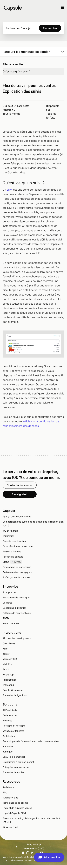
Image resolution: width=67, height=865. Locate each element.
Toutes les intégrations (15, 695)
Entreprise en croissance (16, 767)
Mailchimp (8, 664)
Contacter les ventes (20, 485)
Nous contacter (11, 623)
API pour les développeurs (17, 638)
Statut (12, 561)
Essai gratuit (19, 494)
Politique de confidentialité (17, 613)
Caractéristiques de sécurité (18, 546)
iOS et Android (10, 530)
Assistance (8, 787)
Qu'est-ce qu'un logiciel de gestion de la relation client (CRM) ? (31, 820)
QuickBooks (9, 643)
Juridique (8, 751)
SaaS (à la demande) (14, 756)
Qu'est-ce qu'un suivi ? (16, 71)
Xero (5, 648)
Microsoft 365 (10, 659)
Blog (5, 792)
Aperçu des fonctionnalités (17, 516)
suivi (9, 189)
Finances (7, 720)
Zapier (6, 653)
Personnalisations (12, 551)
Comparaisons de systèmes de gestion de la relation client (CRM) (33, 523)
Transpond (8, 684)
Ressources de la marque (16, 597)
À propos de (9, 592)
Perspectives (9, 679)
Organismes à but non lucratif (18, 762)
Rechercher (50, 28)
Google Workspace (13, 690)
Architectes (9, 736)
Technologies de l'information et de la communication (31, 741)
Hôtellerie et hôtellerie (14, 725)
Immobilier (8, 746)
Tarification (8, 536)
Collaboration (10, 715)
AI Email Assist (10, 710)
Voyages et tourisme (13, 730)
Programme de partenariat (17, 567)
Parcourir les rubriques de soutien (26, 51)
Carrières (7, 602)
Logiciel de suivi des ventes (17, 808)
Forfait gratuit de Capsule (16, 577)
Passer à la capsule (13, 556)
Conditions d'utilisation (14, 607)
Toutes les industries (13, 772)
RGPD (6, 618)
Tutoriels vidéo (10, 797)
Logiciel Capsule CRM (14, 813)
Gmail (5, 669)
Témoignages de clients (15, 802)
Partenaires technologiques (17, 572)
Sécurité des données (14, 541)
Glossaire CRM (10, 827)
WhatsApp (8, 674)
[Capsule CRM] (13, 8)
